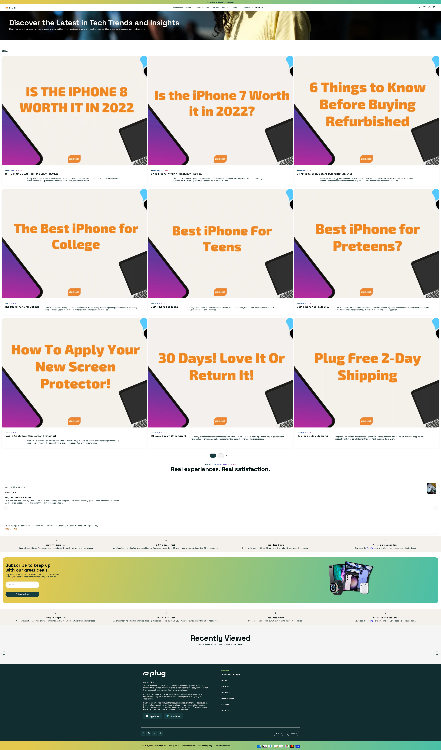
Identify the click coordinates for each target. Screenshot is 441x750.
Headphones (227, 698)
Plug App (371, 548)
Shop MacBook (11, 529)
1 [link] (212, 456)
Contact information (222, 746)
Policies (225, 704)
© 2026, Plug (147, 746)
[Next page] (226, 455)
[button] (189, 7)
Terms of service (188, 746)
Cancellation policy (205, 746)
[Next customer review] (435, 508)
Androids (225, 692)
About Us (226, 710)
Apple (224, 680)
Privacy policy (174, 746)
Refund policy (160, 746)
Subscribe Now (22, 594)
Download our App (230, 674)
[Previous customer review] (5, 508)
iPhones (225, 686)
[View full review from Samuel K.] (431, 488)
